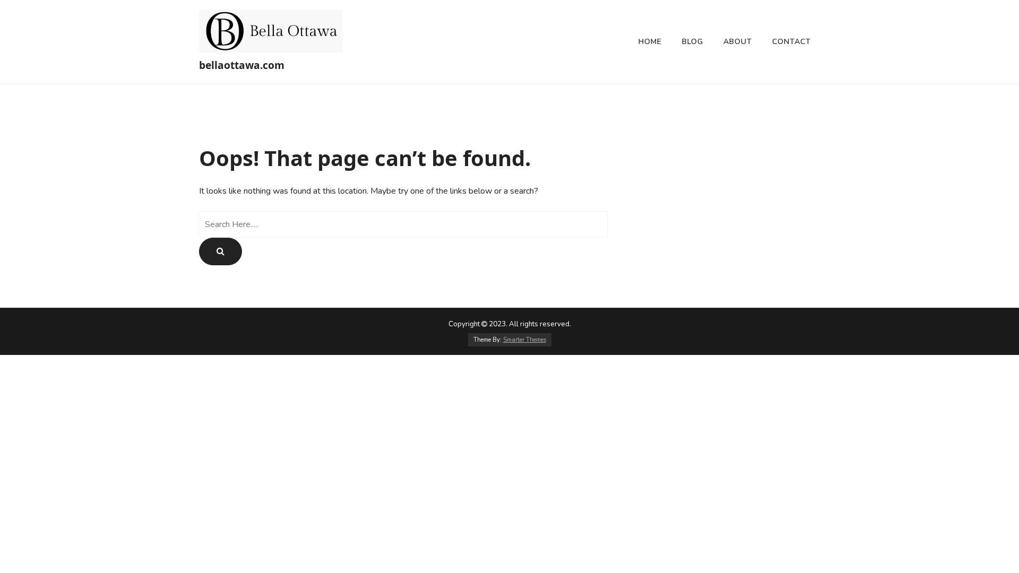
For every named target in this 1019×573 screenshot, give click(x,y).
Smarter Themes (524, 340)
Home (650, 42)
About (737, 42)
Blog (692, 42)
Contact (791, 42)
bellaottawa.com (241, 65)
